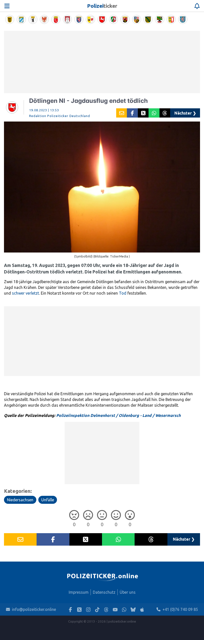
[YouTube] (115, 609)
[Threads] (106, 609)
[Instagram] (88, 609)
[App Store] (142, 609)
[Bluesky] (133, 609)
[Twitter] (79, 609)
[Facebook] (70, 609)
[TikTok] (97, 609)
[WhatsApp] (124, 609)
